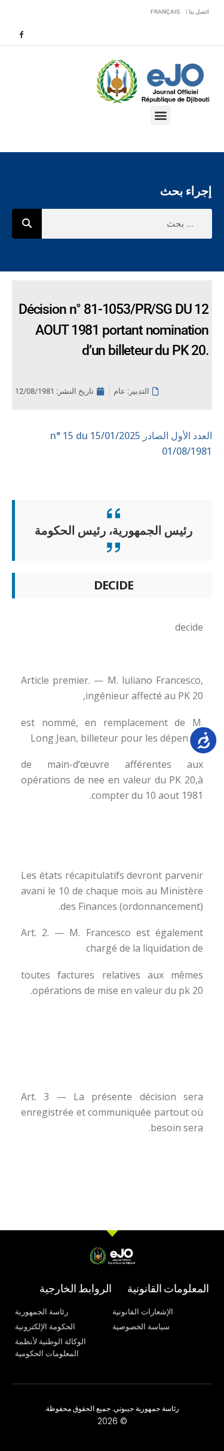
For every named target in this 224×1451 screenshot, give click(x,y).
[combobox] (127, 224)
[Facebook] (21, 34)
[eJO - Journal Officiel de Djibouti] (152, 80)
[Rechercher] (27, 224)
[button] (160, 115)
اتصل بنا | (197, 11)
